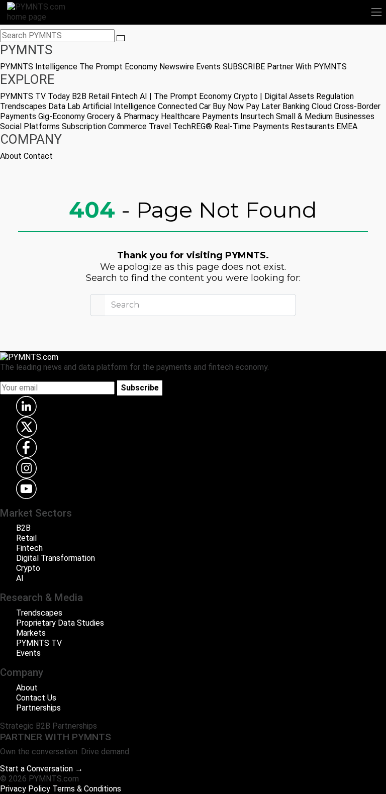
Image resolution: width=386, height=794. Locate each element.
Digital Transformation (55, 558)
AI (20, 578)
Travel (160, 126)
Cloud (322, 106)
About (11, 156)
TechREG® (192, 126)
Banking (296, 106)
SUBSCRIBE (244, 66)
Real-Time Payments (251, 126)
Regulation (335, 96)
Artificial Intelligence (119, 106)
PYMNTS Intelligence (38, 66)
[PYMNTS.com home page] (42, 11)
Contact (38, 156)
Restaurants (312, 126)
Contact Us (36, 698)
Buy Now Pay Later (246, 106)
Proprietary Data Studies (60, 623)
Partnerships (38, 708)
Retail (98, 96)
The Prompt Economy (118, 66)
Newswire (176, 66)
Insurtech (257, 116)
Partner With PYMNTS (307, 66)
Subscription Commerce (104, 126)
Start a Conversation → (41, 768)
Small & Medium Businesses (325, 116)
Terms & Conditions (86, 788)
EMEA (346, 126)
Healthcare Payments (199, 116)
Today (59, 96)
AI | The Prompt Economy (186, 96)
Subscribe (140, 387)
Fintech (124, 96)
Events (208, 66)
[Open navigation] (376, 12)
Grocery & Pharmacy (123, 116)
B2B (79, 96)
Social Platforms (30, 126)
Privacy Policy (25, 788)
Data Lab (64, 106)
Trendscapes (23, 106)
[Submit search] (121, 38)
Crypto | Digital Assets (274, 96)
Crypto (28, 568)
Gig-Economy (61, 116)
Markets (31, 633)
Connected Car (184, 106)
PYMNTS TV (23, 96)
